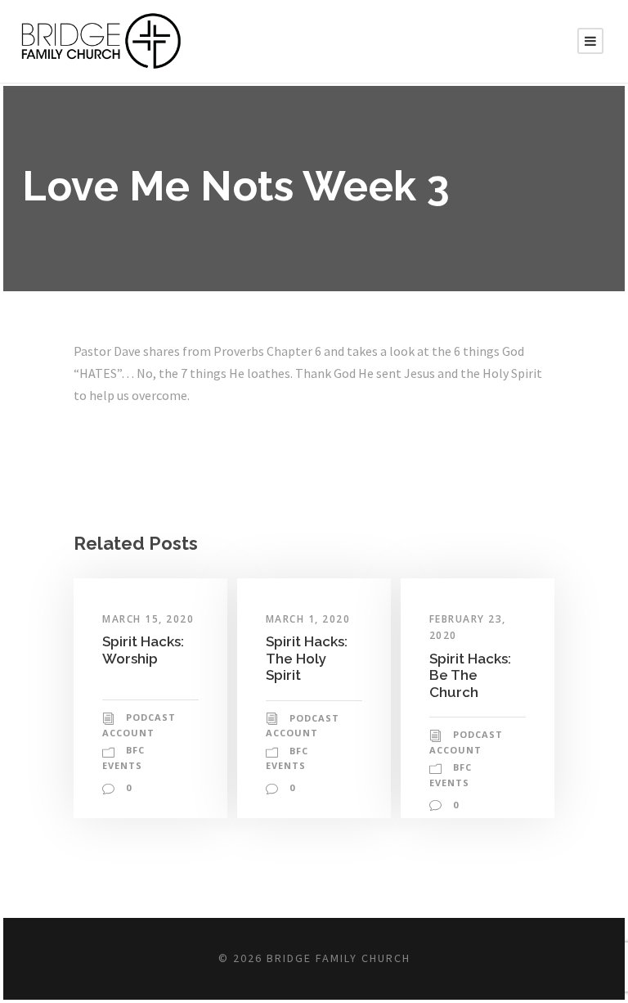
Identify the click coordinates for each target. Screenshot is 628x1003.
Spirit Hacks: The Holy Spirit (307, 658)
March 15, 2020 (148, 619)
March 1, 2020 (308, 619)
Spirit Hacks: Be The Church (470, 675)
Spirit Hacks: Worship (143, 649)
